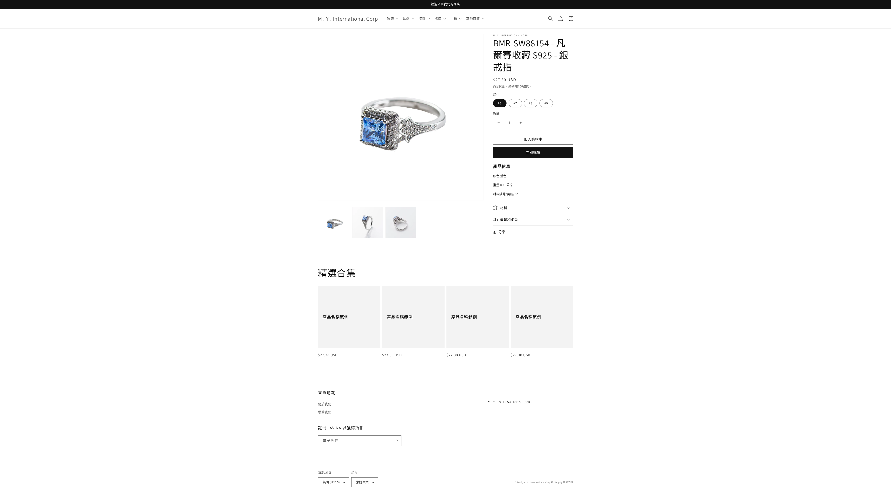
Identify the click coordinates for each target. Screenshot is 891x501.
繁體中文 (362, 482)
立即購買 (533, 152)
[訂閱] (396, 440)
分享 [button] (501, 232)
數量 (496, 114)
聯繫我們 (324, 412)
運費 (526, 86)
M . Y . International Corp (536, 482)
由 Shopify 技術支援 (562, 482)
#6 (500, 103)
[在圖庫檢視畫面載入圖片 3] (400, 222)
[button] (392, 18)
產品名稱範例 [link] (336, 317)
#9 (546, 103)
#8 (531, 103)
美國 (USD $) (331, 482)
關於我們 (324, 404)
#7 (515, 103)
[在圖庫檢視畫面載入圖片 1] (334, 222)
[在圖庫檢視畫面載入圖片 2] (367, 222)
